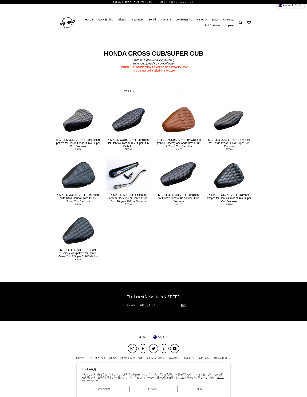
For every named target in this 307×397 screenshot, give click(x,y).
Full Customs (212, 25)
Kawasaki (138, 19)
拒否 (199, 389)
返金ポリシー (175, 358)
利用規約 (112, 358)
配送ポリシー (190, 358)
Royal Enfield (105, 19)
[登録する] (182, 305)
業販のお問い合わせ (223, 358)
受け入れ (151, 389)
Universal (228, 19)
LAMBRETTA (184, 19)
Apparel (229, 25)
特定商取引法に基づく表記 (131, 358)
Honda (89, 19)
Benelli (152, 19)
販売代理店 (100, 358)
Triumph (122, 19)
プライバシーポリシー (156, 358)
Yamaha (166, 19)
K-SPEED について (83, 358)
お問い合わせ (205, 358)
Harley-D (201, 19)
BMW (215, 19)
